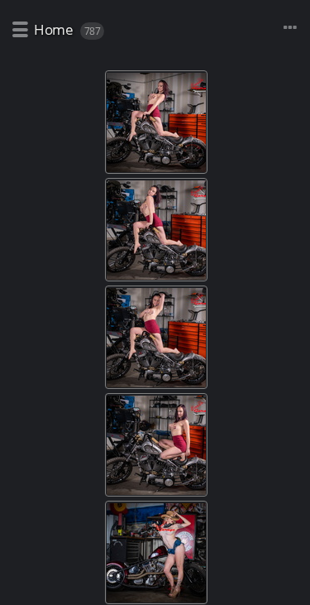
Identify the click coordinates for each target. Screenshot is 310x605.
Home (53, 29)
